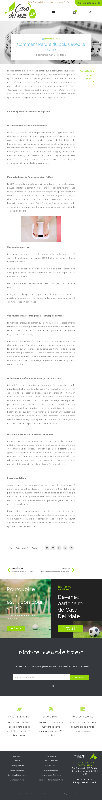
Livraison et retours (51, 766)
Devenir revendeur (17, 770)
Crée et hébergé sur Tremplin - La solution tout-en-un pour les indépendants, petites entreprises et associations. (51, 794)
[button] (53, 12)
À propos (16, 756)
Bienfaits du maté (52, 39)
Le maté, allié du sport (17, 775)
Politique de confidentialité (51, 775)
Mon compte (51, 756)
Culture (89, 75)
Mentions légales (51, 770)
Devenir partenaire (17, 766)
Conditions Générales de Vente (51, 780)
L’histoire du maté (17, 780)
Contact (17, 761)
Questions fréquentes (51, 761)
